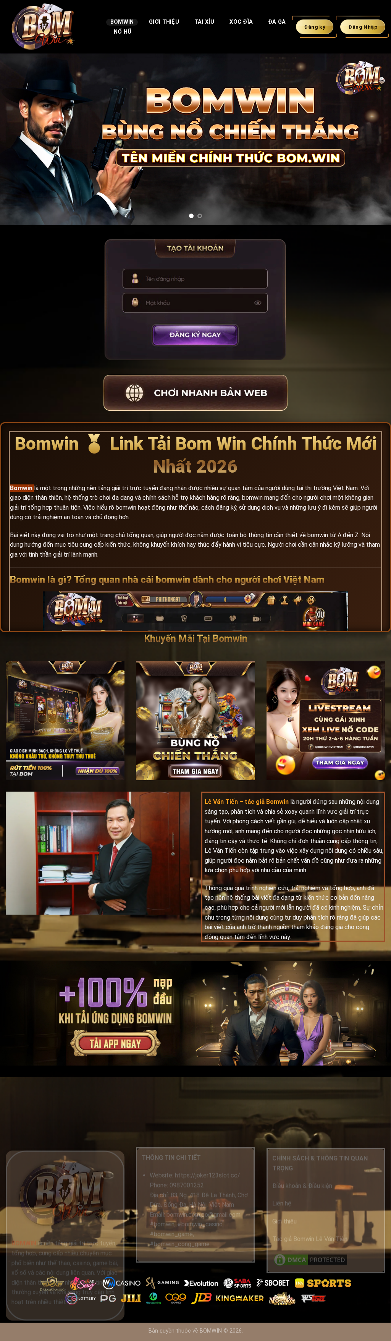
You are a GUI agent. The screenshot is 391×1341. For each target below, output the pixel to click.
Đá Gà (277, 22)
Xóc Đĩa (241, 22)
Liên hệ (281, 1203)
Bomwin (122, 22)
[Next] (373, 139)
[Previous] (17, 139)
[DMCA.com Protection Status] (310, 1259)
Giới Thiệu (164, 22)
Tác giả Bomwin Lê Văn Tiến (309, 1239)
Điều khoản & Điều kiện (302, 1186)
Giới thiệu (284, 1221)
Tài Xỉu (204, 22)
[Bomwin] (50, 26)
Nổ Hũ (122, 32)
